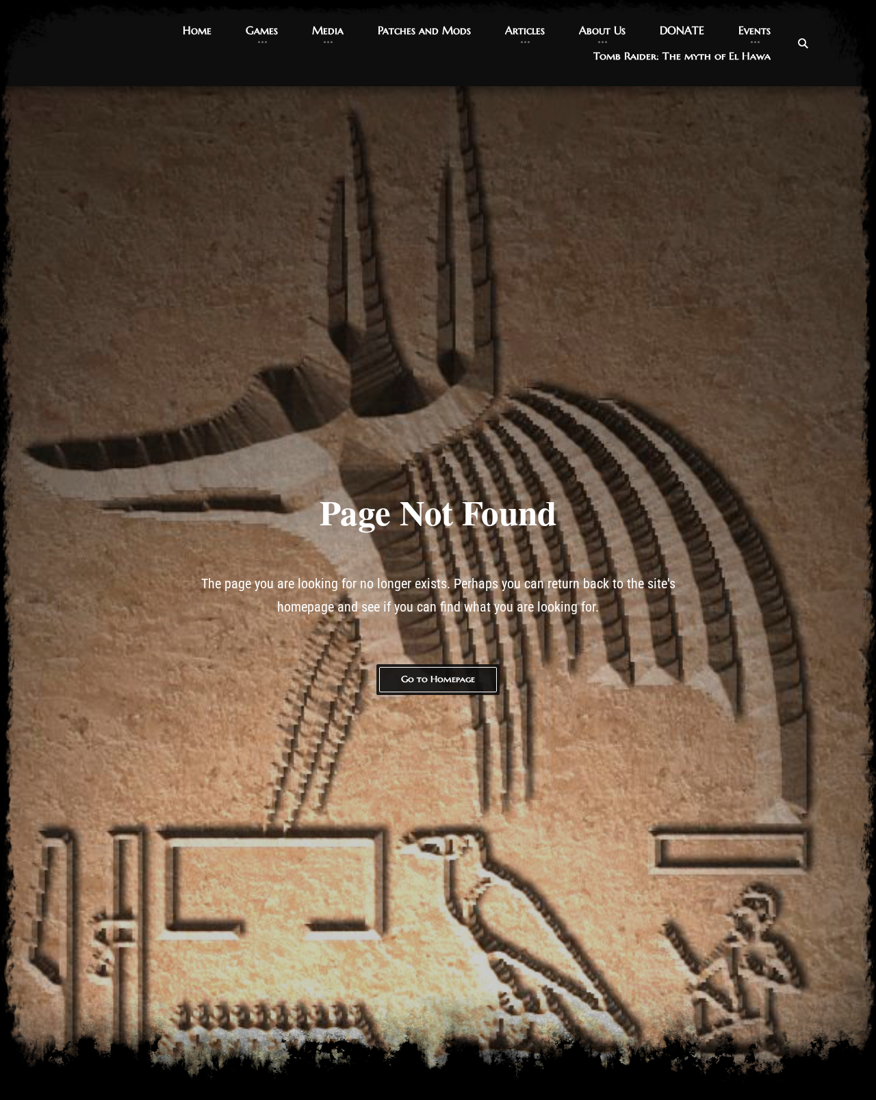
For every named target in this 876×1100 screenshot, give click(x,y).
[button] (197, 30)
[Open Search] (803, 43)
